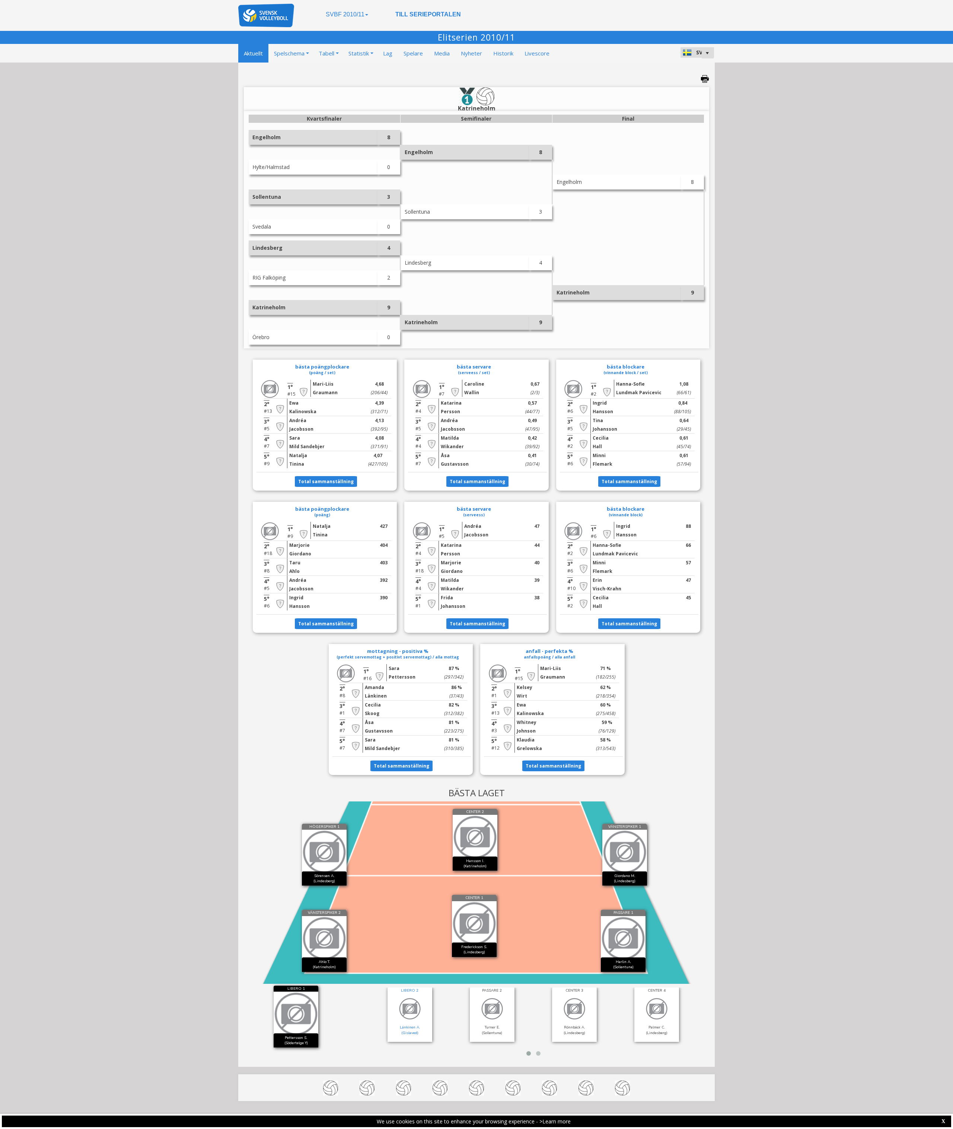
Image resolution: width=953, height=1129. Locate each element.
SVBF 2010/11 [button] (345, 14)
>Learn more (555, 1121)
